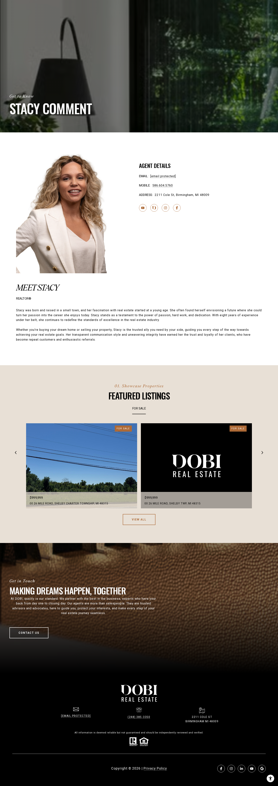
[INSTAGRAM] (165, 208)
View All (139, 519)
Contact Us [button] (29, 632)
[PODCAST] (154, 208)
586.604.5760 (162, 185)
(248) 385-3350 (139, 716)
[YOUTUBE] (143, 208)
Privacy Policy (155, 768)
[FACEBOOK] (177, 208)
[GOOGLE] (262, 768)
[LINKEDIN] (241, 768)
